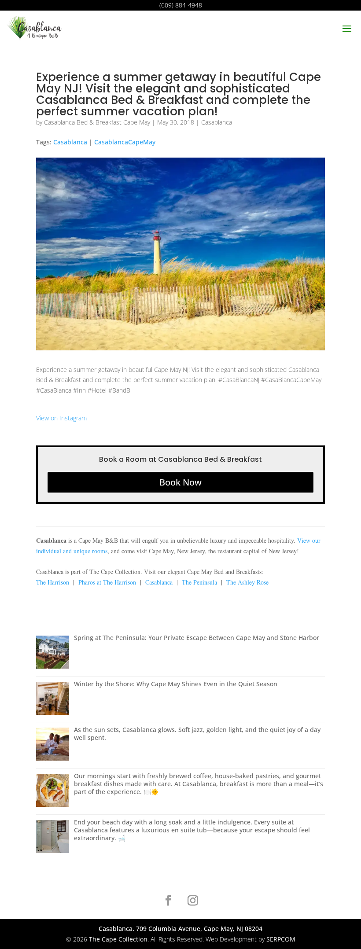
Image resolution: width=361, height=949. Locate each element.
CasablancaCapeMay (124, 142)
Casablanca (216, 122)
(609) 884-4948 (180, 5)
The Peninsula (199, 582)
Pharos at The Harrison (107, 582)
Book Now (180, 482)
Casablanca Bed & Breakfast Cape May (97, 122)
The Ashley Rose (247, 582)
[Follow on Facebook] (168, 900)
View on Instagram (61, 418)
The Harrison (52, 582)
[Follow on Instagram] (192, 900)
